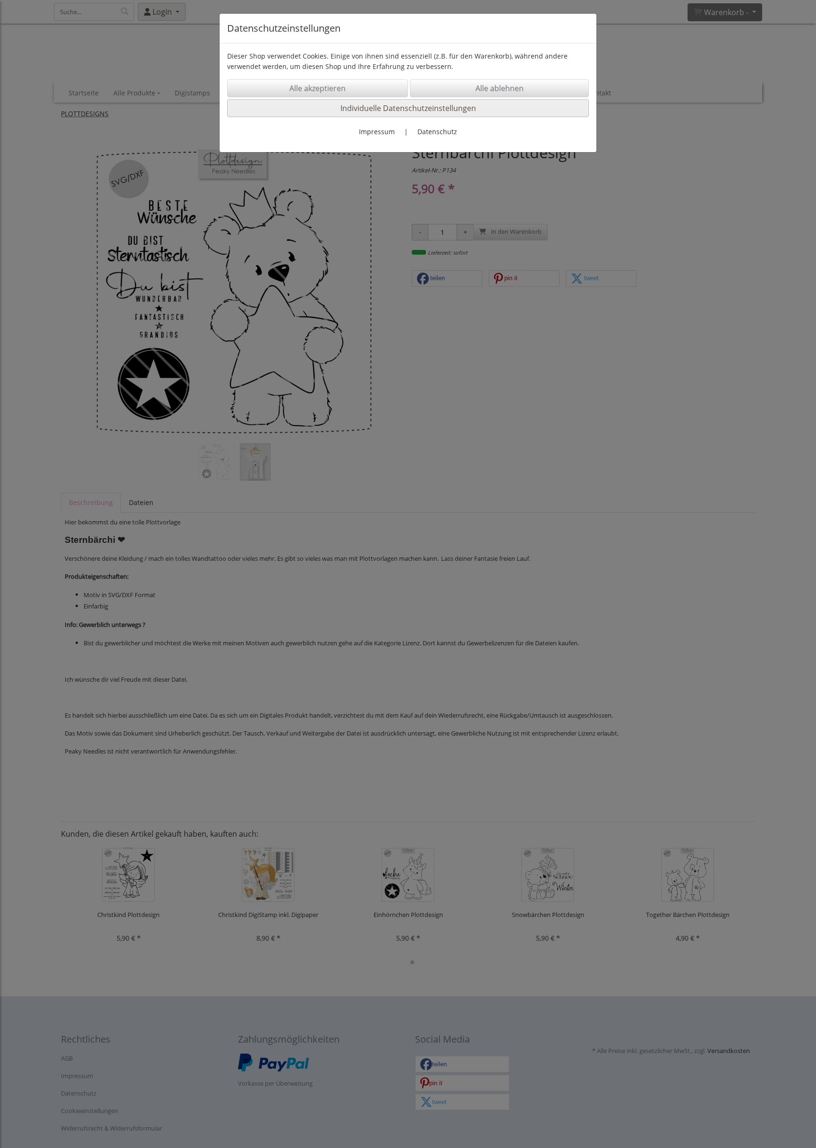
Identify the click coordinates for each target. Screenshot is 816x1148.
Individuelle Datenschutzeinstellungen (408, 108)
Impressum (377, 131)
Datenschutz (437, 131)
